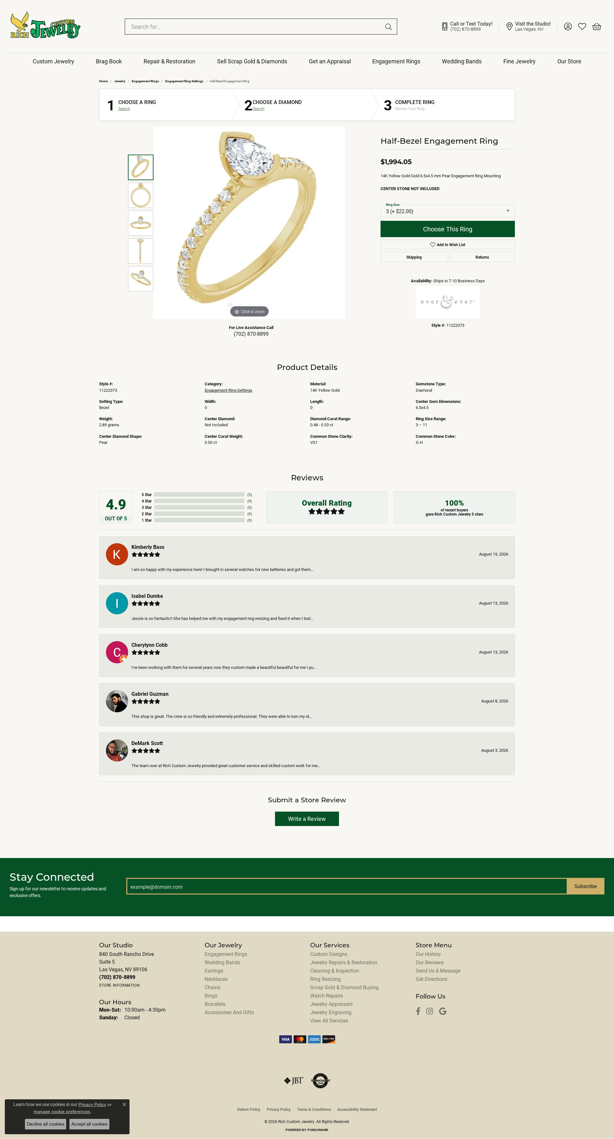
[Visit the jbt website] (294, 1081)
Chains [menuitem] (212, 987)
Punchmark (318, 1129)
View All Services (329, 1020)
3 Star (147, 507)
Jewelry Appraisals (331, 1003)
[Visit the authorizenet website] (320, 1081)
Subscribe (585, 886)
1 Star (147, 520)
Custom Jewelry (53, 61)
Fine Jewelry (519, 61)
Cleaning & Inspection (334, 970)
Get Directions (431, 978)
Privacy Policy (279, 1109)
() (249, 494)
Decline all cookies (45, 1124)
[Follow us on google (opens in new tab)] (442, 1011)
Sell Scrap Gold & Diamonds (252, 61)
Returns (482, 257)
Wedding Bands (462, 61)
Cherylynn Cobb (149, 644)
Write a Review (307, 818)
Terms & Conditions (314, 1109)
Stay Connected (52, 876)
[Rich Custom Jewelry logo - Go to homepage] (45, 26)
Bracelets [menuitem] (215, 1003)
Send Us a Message (438, 970)
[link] (470, 26)
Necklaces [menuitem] (216, 978)
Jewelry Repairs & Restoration (343, 962)
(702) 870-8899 (251, 333)
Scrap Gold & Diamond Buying (344, 987)
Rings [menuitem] (211, 995)
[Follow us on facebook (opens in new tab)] (418, 1011)
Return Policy (248, 1109)
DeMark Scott (147, 743)
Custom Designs (328, 954)
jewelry (119, 81)
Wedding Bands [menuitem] (222, 962)
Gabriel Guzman (150, 693)
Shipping (414, 257)
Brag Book (109, 61)
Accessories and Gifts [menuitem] (229, 1012)
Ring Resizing (325, 978)
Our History (428, 954)
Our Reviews (430, 962)
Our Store (569, 61)
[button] (568, 26)
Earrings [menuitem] (214, 970)
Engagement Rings (396, 61)
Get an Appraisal (330, 61)
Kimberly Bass (147, 546)
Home (103, 81)
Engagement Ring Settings (184, 81)
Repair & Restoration (169, 61)
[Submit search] (389, 26)
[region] (249, 223)
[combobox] (253, 26)
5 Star (147, 494)
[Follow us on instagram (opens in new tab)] (429, 1011)
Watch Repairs (326, 995)
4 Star (147, 500)
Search (124, 108)
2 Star (147, 513)
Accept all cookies (89, 1124)
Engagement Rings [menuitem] (226, 954)
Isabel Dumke (147, 595)
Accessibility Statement (357, 1109)
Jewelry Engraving (330, 1012)
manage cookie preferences (62, 1111)
